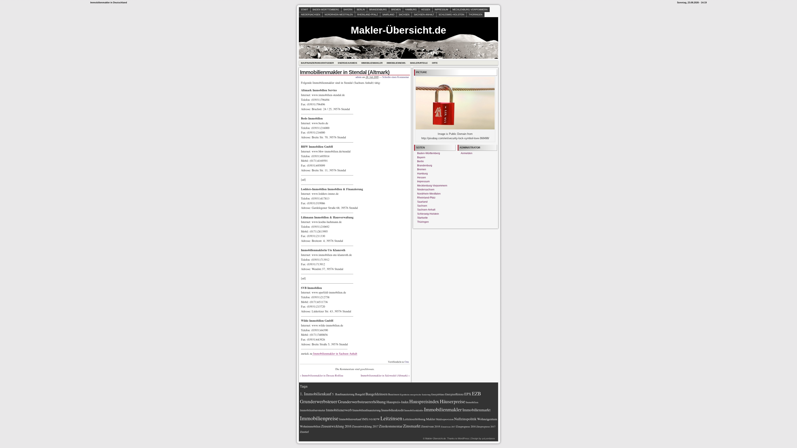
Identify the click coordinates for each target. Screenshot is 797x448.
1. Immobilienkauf (315, 394)
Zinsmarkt (412, 426)
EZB (476, 393)
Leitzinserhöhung (414, 419)
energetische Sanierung (420, 394)
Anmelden (466, 153)
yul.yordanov (488, 438)
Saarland (388, 14)
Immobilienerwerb (339, 410)
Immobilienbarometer (312, 410)
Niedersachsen (310, 14)
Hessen (425, 9)
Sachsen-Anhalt (424, 14)
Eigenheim (404, 394)
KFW (376, 419)
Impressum (441, 9)
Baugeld (360, 394)
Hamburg (411, 9)
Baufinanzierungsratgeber (317, 63)
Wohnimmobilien (310, 426)
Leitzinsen (391, 418)
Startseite (422, 217)
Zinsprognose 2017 (485, 426)
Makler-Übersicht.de (398, 30)
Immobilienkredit (392, 410)
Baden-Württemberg (326, 9)
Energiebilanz (438, 394)
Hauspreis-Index (397, 401)
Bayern (347, 9)
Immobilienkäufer (413, 410)
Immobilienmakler (372, 63)
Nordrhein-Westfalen (339, 14)
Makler (430, 419)
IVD (371, 419)
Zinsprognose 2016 (466, 426)
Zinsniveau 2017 (448, 426)
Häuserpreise (452, 401)
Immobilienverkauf (350, 419)
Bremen (396, 9)
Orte (435, 63)
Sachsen (404, 14)
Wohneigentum (487, 419)
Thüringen (475, 14)
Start (304, 9)
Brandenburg (378, 9)
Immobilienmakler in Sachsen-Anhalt (334, 353)
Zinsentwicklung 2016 (336, 426)
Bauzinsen (393, 394)
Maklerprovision (445, 419)
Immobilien (472, 402)
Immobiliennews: (396, 63)
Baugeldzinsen (376, 393)
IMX (365, 419)
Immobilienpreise (319, 418)
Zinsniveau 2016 (430, 426)
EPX (467, 393)
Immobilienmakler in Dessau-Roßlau (322, 375)
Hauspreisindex (424, 401)
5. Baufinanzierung (343, 394)
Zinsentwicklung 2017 (365, 426)
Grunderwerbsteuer (318, 401)
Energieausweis (347, 63)
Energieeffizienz (454, 394)
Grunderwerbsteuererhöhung (362, 401)
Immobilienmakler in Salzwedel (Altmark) (384, 375)
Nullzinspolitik (465, 418)
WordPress (463, 438)
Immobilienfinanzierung (366, 410)
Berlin (361, 9)
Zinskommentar (390, 426)
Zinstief (304, 432)
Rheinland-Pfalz (367, 14)
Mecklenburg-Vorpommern (470, 9)
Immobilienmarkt (476, 409)
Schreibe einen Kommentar (395, 77)
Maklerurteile (419, 63)
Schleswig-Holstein (451, 14)
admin (359, 77)
